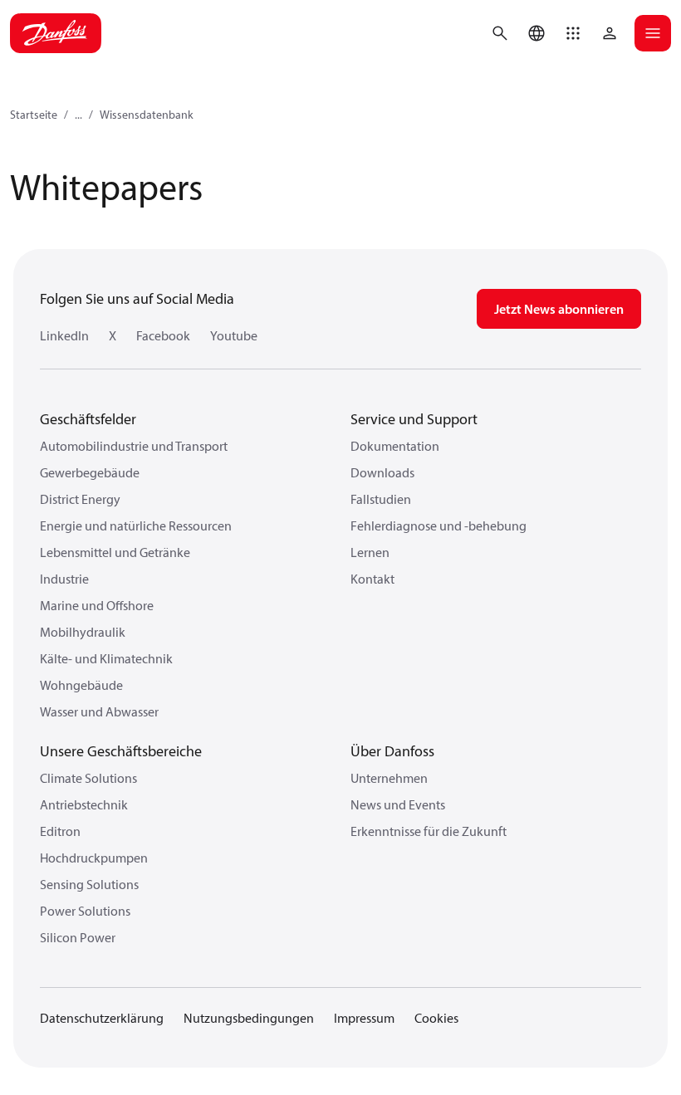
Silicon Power (77, 937)
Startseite (33, 114)
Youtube (233, 335)
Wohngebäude (81, 685)
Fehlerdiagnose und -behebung (438, 525)
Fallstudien (380, 499)
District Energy (80, 499)
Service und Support (414, 418)
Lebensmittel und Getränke (115, 552)
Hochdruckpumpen (94, 857)
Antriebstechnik (84, 804)
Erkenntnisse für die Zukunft (428, 831)
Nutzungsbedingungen (249, 1017)
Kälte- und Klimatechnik (106, 658)
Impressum (364, 1017)
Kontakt (372, 578)
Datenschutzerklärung (102, 1017)
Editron (60, 831)
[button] (573, 33)
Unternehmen (389, 778)
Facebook (163, 335)
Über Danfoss (392, 750)
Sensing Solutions (89, 884)
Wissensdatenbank (147, 114)
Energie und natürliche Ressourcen (136, 525)
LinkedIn (64, 335)
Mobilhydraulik (82, 631)
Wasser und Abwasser (99, 711)
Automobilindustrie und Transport (134, 446)
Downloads (382, 472)
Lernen (369, 552)
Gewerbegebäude (90, 472)
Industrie (64, 578)
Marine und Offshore (97, 605)
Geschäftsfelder (88, 418)
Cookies (436, 1017)
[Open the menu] (652, 33)
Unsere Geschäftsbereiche (121, 750)
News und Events (397, 804)
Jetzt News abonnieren (559, 309)
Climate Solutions (88, 778)
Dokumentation (394, 446)
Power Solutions (85, 910)
